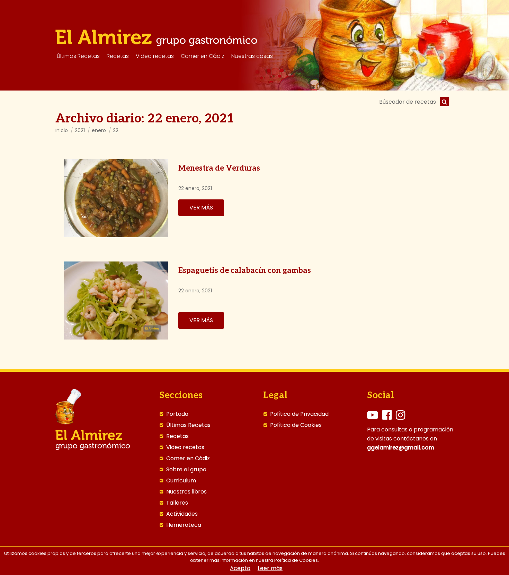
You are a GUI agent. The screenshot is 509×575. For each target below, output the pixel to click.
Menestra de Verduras (219, 168)
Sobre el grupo (186, 469)
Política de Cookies (296, 425)
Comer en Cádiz (188, 458)
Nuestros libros (186, 491)
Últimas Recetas (188, 425)
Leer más (270, 568)
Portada (177, 414)
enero (99, 130)
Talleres (177, 502)
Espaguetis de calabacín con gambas (244, 270)
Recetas (177, 436)
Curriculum (181, 480)
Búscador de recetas (407, 102)
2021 (80, 130)
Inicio (61, 130)
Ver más (201, 208)
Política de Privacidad (299, 414)
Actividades (182, 513)
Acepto (240, 568)
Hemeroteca (183, 525)
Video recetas (185, 447)
